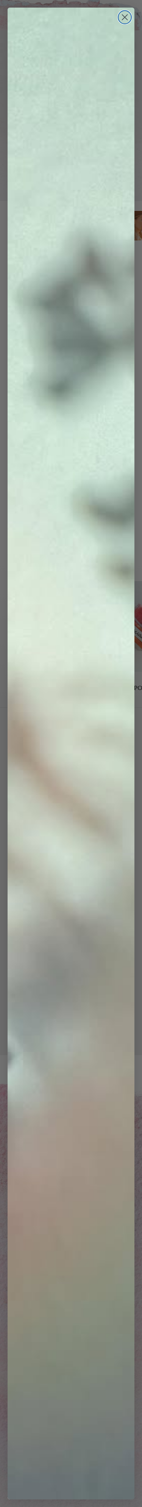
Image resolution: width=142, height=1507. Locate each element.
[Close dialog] (124, 17)
